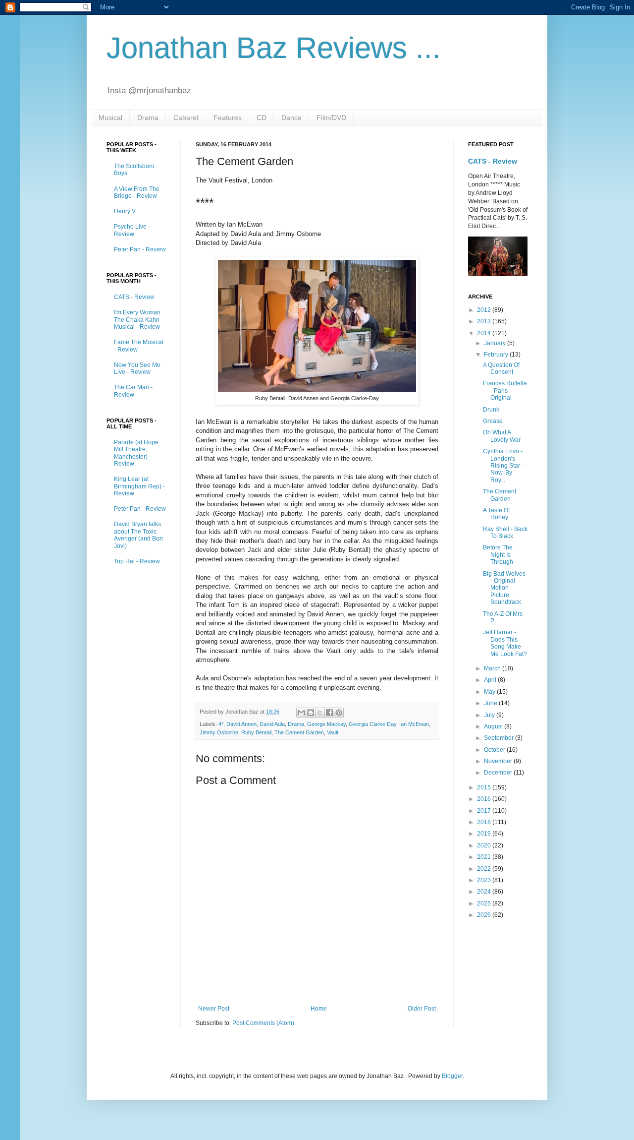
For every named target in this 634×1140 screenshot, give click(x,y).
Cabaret (186, 117)
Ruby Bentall (256, 732)
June (491, 703)
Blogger (452, 1076)
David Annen (241, 724)
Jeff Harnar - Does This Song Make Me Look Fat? (505, 643)
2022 (484, 868)
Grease (493, 421)
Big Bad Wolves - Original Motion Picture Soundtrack (504, 588)
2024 (484, 891)
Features (227, 117)
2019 (484, 833)
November (499, 761)
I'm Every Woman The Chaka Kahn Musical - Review (137, 319)
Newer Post (213, 1008)
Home (319, 1008)
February (497, 354)
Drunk (491, 409)
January (495, 343)
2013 (484, 321)
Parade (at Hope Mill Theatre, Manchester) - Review (136, 453)
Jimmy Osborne (219, 732)
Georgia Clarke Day (372, 724)
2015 (484, 787)
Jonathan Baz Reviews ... (273, 47)
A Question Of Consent (501, 368)
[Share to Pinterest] (339, 713)
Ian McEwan (414, 724)
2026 (484, 914)
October (495, 749)
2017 (484, 810)
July (490, 715)
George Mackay (326, 724)
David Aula (272, 724)
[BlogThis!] (311, 713)
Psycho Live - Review (132, 230)
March (493, 668)
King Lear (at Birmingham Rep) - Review (139, 486)
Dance (291, 117)
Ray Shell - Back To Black (505, 533)
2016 (484, 798)
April (491, 679)
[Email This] (301, 713)
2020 (484, 845)
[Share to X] (320, 713)
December (499, 772)
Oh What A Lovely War (502, 436)
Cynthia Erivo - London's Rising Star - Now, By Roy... (503, 465)
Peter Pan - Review (140, 249)
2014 (484, 333)
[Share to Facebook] (329, 713)
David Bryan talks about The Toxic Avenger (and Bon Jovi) (138, 535)
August (494, 726)
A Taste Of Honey (496, 514)
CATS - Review (134, 297)
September (499, 737)
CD (261, 117)
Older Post (422, 1008)
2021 (484, 856)
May (490, 691)
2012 (484, 309)
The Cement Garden (299, 732)
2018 (484, 822)
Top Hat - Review (137, 561)
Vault (332, 732)
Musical (110, 117)
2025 (484, 903)
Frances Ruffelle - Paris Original (505, 390)
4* (220, 724)
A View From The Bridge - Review (136, 192)
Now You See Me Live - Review (137, 368)
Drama (147, 117)
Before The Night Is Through (498, 554)
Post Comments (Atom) (263, 1023)
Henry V (125, 211)
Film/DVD (331, 117)
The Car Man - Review (133, 391)
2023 (484, 880)
